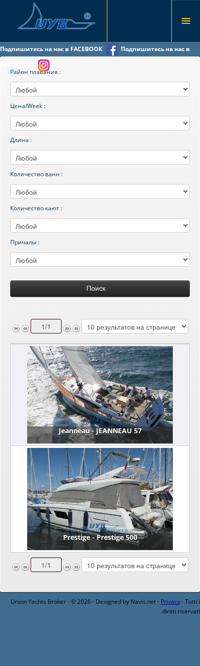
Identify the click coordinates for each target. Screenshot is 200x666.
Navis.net (143, 601)
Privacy (170, 601)
